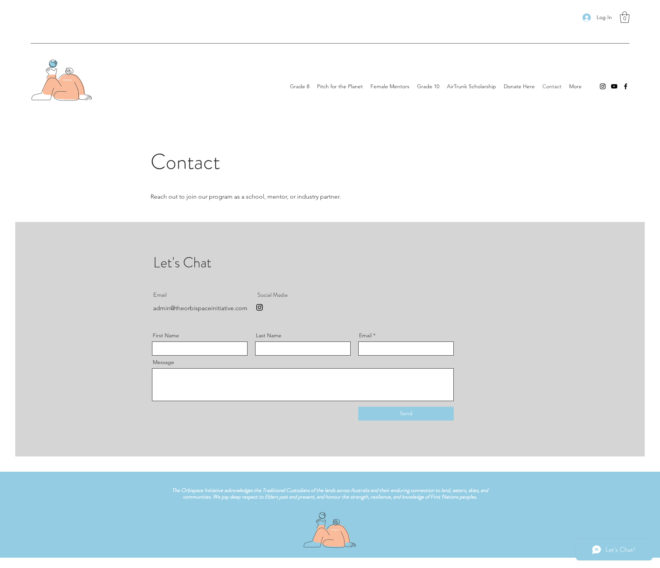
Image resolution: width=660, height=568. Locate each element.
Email (365, 335)
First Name (166, 335)
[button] (624, 17)
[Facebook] (625, 86)
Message (163, 362)
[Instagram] (603, 86)
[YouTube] (614, 86)
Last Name (268, 335)
